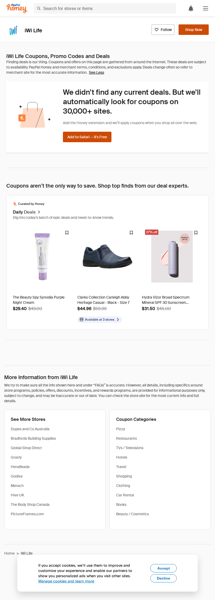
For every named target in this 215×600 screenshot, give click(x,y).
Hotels (121, 457)
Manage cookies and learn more (66, 581)
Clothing (123, 485)
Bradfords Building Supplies (33, 438)
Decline (163, 578)
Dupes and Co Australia (30, 429)
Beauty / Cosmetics (132, 514)
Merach (17, 485)
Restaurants (126, 438)
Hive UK (17, 495)
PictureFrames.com (27, 514)
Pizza (120, 429)
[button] (205, 8)
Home (9, 553)
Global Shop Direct (26, 447)
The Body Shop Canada (30, 504)
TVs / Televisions (129, 447)
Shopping (124, 476)
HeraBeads (20, 466)
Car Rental (125, 495)
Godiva (17, 476)
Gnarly (16, 457)
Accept (163, 568)
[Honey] (16, 8)
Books (121, 504)
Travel (121, 466)
